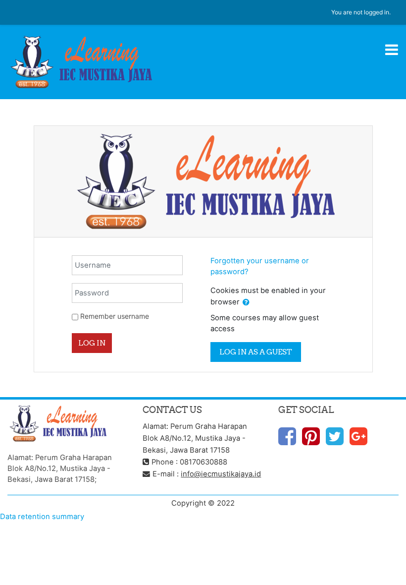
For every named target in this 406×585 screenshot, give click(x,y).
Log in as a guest (255, 351)
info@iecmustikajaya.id (221, 473)
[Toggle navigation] (392, 49)
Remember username (114, 316)
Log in (91, 343)
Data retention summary (42, 516)
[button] (246, 302)
